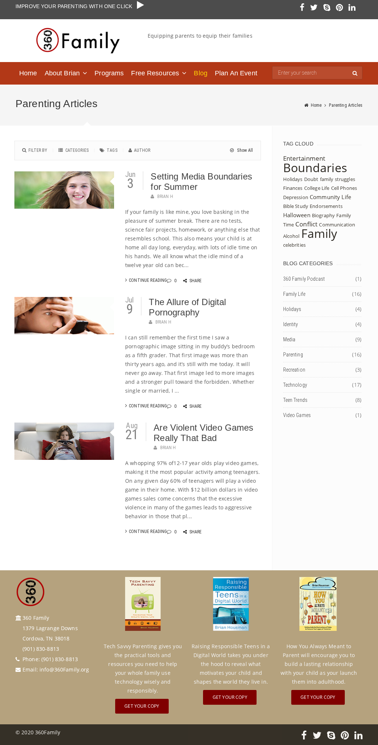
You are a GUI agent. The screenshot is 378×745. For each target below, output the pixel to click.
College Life (317, 188)
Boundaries (315, 167)
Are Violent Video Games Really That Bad (203, 433)
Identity (290, 324)
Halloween (296, 215)
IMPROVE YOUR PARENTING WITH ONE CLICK (76, 6)
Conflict (306, 224)
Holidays (293, 179)
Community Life (330, 197)
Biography (323, 215)
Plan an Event (236, 73)
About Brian (62, 73)
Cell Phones (344, 188)
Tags (112, 150)
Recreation (294, 370)
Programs (109, 73)
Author (142, 150)
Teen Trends (295, 400)
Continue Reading (148, 280)
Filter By (37, 150)
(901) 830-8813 (59, 659)
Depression (295, 197)
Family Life (294, 294)
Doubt (311, 179)
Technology (295, 385)
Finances (293, 188)
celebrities (294, 245)
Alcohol (291, 236)
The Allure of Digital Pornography (187, 307)
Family (319, 233)
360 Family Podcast (304, 279)
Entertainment (304, 158)
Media (289, 339)
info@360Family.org (64, 669)
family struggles (337, 179)
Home (28, 73)
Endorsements (326, 206)
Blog (200, 73)
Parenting (293, 355)
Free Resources (155, 73)
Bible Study (296, 206)
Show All (244, 150)
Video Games (297, 415)
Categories (77, 150)
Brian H (165, 196)
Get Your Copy (141, 706)
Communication (337, 224)
